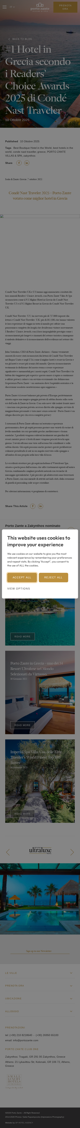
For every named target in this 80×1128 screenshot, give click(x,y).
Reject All (53, 577)
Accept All (22, 577)
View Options (18, 588)
